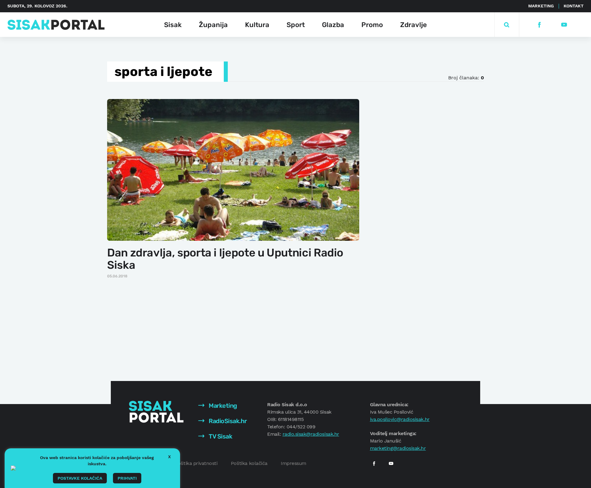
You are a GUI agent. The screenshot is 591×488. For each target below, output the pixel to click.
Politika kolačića (249, 463)
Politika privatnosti (196, 463)
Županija (213, 25)
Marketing (541, 5)
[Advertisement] (418, 190)
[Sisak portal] (56, 25)
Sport (296, 25)
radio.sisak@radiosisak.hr (311, 434)
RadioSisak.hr (227, 421)
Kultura (257, 25)
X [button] (169, 456)
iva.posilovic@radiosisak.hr (400, 419)
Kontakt (574, 5)
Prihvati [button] (127, 478)
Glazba (333, 25)
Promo (372, 25)
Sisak (173, 25)
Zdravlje (413, 25)
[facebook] (539, 25)
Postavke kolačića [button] (80, 478)
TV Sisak (219, 436)
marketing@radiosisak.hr (398, 448)
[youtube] (564, 25)
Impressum (293, 463)
